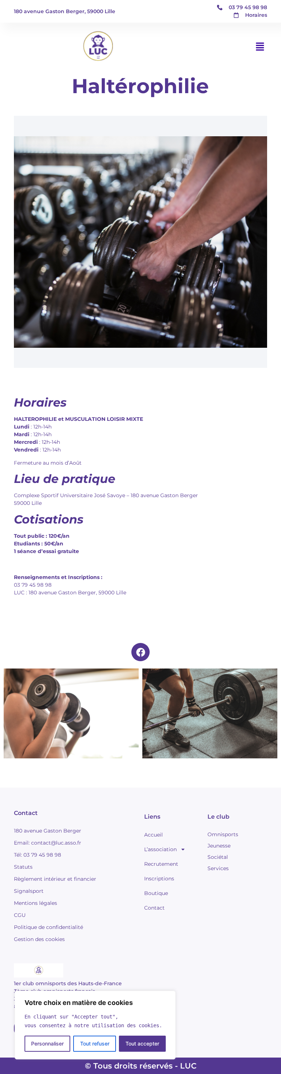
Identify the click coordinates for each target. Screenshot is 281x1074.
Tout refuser (94, 1043)
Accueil (153, 834)
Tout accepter (142, 1043)
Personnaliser (47, 1043)
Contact (154, 907)
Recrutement (161, 864)
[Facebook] (140, 652)
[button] (260, 47)
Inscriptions (159, 878)
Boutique (156, 893)
